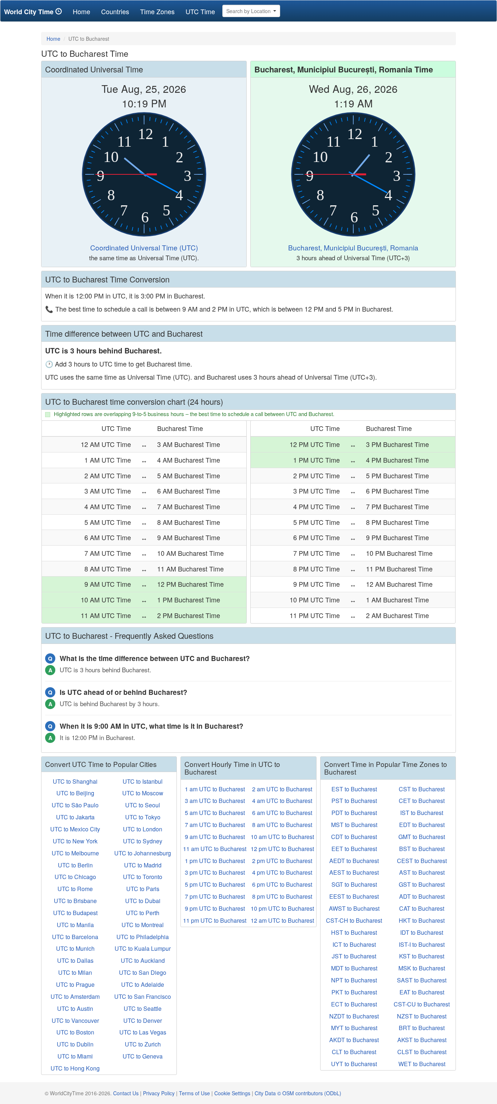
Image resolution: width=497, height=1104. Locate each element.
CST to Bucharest (422, 789)
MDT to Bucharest (354, 968)
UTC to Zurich (143, 1044)
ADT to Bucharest (422, 896)
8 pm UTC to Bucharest (282, 896)
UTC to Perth (142, 913)
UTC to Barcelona (75, 937)
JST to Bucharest (354, 956)
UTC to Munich (75, 948)
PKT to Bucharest (354, 992)
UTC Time (200, 11)
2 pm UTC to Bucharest (282, 860)
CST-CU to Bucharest (422, 1004)
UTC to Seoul (142, 805)
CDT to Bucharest (354, 836)
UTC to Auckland (143, 960)
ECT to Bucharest (354, 1004)
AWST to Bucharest (354, 908)
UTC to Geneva (143, 1056)
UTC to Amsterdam (75, 996)
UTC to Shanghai (75, 781)
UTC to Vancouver (75, 1020)
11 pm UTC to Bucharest (214, 920)
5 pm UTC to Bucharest (215, 884)
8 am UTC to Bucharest (282, 824)
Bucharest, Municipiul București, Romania (353, 247)
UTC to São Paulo (75, 805)
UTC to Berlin (75, 865)
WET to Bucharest (421, 1064)
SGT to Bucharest (354, 884)
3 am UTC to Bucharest (215, 800)
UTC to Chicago (75, 876)
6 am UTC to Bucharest (282, 812)
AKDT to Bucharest (354, 1040)
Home (84, 11)
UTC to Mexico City (75, 829)
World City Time (29, 11)
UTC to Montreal (143, 925)
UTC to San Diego (142, 972)
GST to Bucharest (422, 884)
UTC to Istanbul (143, 781)
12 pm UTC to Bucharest (282, 848)
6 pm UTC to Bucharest (282, 884)
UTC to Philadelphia (142, 937)
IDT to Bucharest (421, 932)
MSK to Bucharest (421, 968)
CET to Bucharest (422, 800)
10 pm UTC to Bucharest (282, 908)
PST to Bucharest (354, 800)
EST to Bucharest (354, 789)
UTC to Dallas (75, 960)
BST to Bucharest (422, 848)
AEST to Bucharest (354, 872)
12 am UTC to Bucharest (282, 920)
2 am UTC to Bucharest (282, 789)
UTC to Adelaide (142, 984)
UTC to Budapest (75, 913)
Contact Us (126, 1093)
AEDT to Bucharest (354, 860)
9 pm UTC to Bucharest (215, 908)
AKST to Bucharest (421, 1040)
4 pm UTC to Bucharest (282, 872)
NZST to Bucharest (421, 1016)
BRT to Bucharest (422, 1028)
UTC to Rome (75, 889)
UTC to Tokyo (142, 817)
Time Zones (157, 11)
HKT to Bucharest (422, 920)
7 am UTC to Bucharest (215, 824)
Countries (115, 11)
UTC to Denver (142, 1020)
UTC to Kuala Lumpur (143, 948)
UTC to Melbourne (75, 853)
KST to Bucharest (421, 956)
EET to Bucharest (354, 848)
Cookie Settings (232, 1093)
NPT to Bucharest (354, 980)
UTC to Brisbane (75, 901)
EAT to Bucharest (421, 992)
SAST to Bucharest (421, 980)
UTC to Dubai (142, 901)
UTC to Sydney (142, 841)
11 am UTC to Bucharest (214, 848)
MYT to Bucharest (354, 1028)
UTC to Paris (142, 889)
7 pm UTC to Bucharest (215, 896)
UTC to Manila (75, 925)
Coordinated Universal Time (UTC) (144, 247)
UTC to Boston (75, 1032)
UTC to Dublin (75, 1044)
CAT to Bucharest (421, 908)
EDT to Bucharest (422, 824)
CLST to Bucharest (421, 1052)
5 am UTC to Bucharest (215, 812)
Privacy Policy (159, 1093)
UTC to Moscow (142, 793)
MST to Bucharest (354, 824)
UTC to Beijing (75, 793)
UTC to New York (75, 841)
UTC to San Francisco (142, 996)
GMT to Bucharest (421, 836)
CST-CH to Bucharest (354, 920)
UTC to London (142, 829)
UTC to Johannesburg (142, 853)
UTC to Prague (75, 984)
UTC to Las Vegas (142, 1032)
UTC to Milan (75, 972)
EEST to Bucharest (354, 896)
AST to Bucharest (422, 872)
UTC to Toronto (142, 876)
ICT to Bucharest (354, 944)
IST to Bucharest (421, 812)
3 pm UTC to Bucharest (215, 872)
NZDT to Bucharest (354, 1016)
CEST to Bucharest (422, 860)
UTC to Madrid (143, 865)
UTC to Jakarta (75, 817)
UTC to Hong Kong (75, 1068)
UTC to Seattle (143, 1008)
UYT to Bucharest (354, 1064)
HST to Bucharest (354, 932)
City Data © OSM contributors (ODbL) (298, 1093)
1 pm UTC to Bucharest (215, 860)
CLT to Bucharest (354, 1052)
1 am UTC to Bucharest (215, 789)
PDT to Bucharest (354, 812)
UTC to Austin (75, 1008)
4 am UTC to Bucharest (282, 800)
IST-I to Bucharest (422, 944)
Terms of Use (194, 1093)
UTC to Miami (75, 1056)
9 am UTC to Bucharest (215, 836)
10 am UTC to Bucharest (282, 836)
